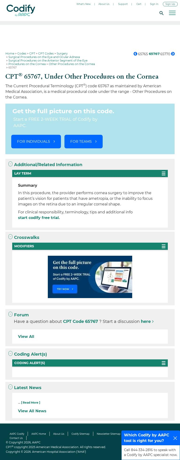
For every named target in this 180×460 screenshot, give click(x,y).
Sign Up (170, 4)
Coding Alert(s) (30, 354)
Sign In (154, 4)
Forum (21, 315)
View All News (32, 411)
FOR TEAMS (81, 141)
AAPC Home (38, 433)
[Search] (161, 13)
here (146, 321)
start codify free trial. (39, 217)
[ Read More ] (30, 402)
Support (123, 4)
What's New (83, 4)
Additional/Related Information (48, 164)
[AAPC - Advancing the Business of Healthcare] (21, 10)
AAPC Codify (17, 433)
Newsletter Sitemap (108, 433)
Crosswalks (26, 237)
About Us (103, 4)
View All (26, 336)
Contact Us (16, 438)
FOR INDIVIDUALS (33, 141)
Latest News (27, 387)
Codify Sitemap (80, 433)
